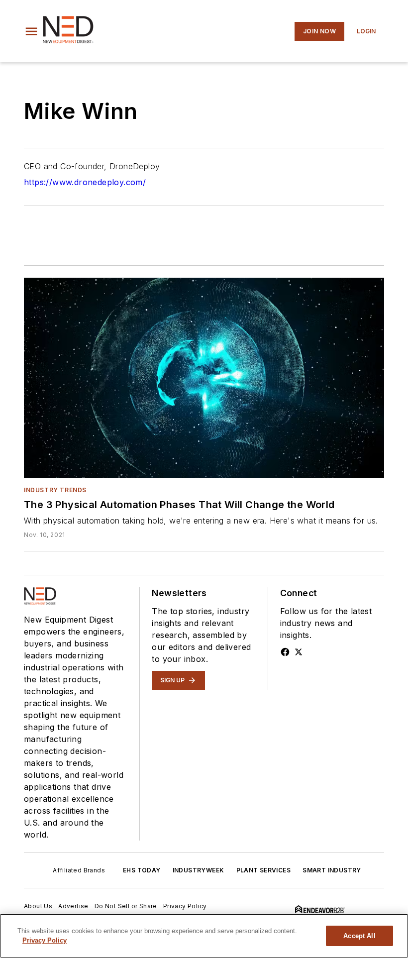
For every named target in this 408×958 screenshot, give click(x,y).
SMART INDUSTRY (332, 870)
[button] (31, 31)
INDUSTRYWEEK (198, 870)
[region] (204, 936)
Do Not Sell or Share (126, 906)
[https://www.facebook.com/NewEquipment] (285, 652)
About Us (38, 906)
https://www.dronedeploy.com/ (85, 182)
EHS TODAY (142, 870)
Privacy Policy (185, 906)
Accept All (359, 936)
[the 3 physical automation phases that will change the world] (204, 378)
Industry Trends (55, 490)
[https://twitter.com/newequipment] (299, 652)
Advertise (73, 906)
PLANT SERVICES (263, 870)
